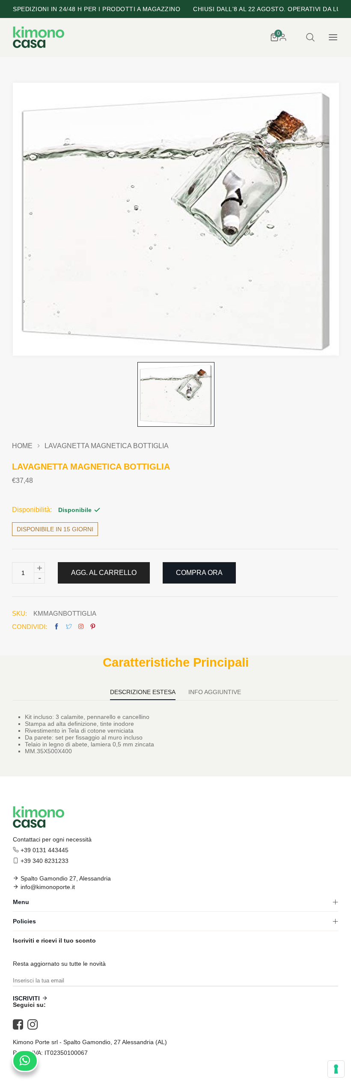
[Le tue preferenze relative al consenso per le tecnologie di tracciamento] (336, 1069)
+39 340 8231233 (44, 860)
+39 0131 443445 (44, 850)
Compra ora (199, 572)
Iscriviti (26, 998)
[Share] (80, 626)
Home (22, 446)
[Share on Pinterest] (93, 626)
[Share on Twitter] (69, 626)
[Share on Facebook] (56, 626)
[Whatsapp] (25, 1061)
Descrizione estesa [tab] (143, 692)
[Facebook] (20, 1024)
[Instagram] (34, 1024)
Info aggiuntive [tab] (214, 692)
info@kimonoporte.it (48, 886)
